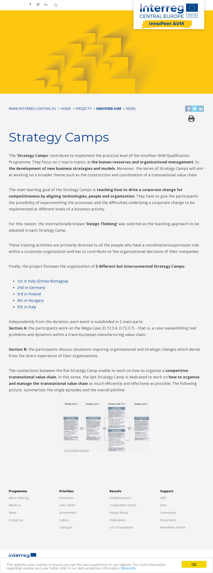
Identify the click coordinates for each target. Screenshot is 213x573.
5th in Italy (26, 306)
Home (66, 108)
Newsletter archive (172, 527)
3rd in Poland (29, 293)
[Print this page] (189, 119)
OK (194, 564)
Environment (67, 513)
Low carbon (67, 505)
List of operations (122, 527)
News (131, 108)
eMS (163, 498)
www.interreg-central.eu (32, 108)
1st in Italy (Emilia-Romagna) (43, 280)
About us (15, 505)
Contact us (16, 520)
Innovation (66, 498)
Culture (64, 520)
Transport (66, 527)
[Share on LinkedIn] (201, 109)
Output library (119, 513)
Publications (118, 520)
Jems (163, 505)
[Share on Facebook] (188, 109)
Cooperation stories (123, 505)
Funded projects (120, 498)
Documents (168, 520)
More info (128, 568)
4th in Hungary (30, 300)
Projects (84, 108)
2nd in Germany (31, 287)
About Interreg (18, 498)
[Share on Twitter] (194, 109)
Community (168, 513)
